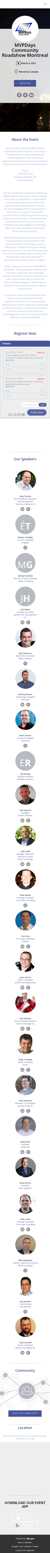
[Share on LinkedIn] (31, 95)
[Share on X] (25, 95)
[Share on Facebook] (19, 95)
